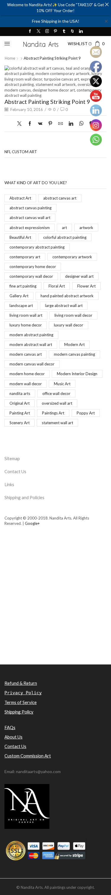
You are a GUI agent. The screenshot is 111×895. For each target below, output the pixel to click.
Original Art (19, 403)
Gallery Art (18, 295)
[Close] (106, 4)
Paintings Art (53, 413)
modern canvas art (25, 354)
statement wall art (57, 422)
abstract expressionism (29, 227)
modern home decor (27, 373)
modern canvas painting (74, 354)
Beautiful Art (20, 237)
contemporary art (24, 256)
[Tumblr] (64, 31)
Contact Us (15, 471)
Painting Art (19, 413)
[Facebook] (30, 31)
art (64, 227)
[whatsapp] (81, 123)
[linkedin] (71, 123)
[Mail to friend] (60, 123)
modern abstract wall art (30, 344)
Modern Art (74, 344)
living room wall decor (73, 315)
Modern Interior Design (77, 373)
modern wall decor (25, 383)
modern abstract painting (31, 334)
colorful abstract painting (64, 237)
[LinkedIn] (81, 31)
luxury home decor (25, 325)
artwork (86, 227)
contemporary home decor (32, 266)
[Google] (72, 31)
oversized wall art (57, 403)
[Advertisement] (55, 605)
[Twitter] (39, 31)
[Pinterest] (55, 31)
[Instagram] (47, 31)
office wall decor (56, 393)
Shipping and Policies (24, 497)
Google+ (32, 523)
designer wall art (79, 276)
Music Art (62, 383)
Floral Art (57, 286)
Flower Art (86, 286)
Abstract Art (20, 198)
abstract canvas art (59, 198)
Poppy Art (86, 413)
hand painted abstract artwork (67, 295)
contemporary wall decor (31, 276)
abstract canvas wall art (29, 217)
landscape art (21, 305)
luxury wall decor (68, 325)
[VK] (40, 123)
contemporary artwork (72, 256)
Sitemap (12, 458)
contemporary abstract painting (37, 247)
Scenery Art (19, 422)
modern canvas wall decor (31, 364)
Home (10, 58)
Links (9, 484)
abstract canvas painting (30, 207)
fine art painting (22, 286)
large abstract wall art (64, 305)
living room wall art (25, 315)
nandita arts (19, 393)
